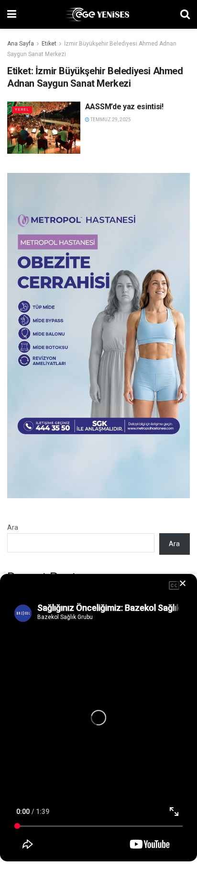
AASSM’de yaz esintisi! (124, 106)
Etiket (49, 43)
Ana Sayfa (20, 43)
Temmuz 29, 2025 (110, 119)
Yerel (22, 109)
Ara (12, 527)
